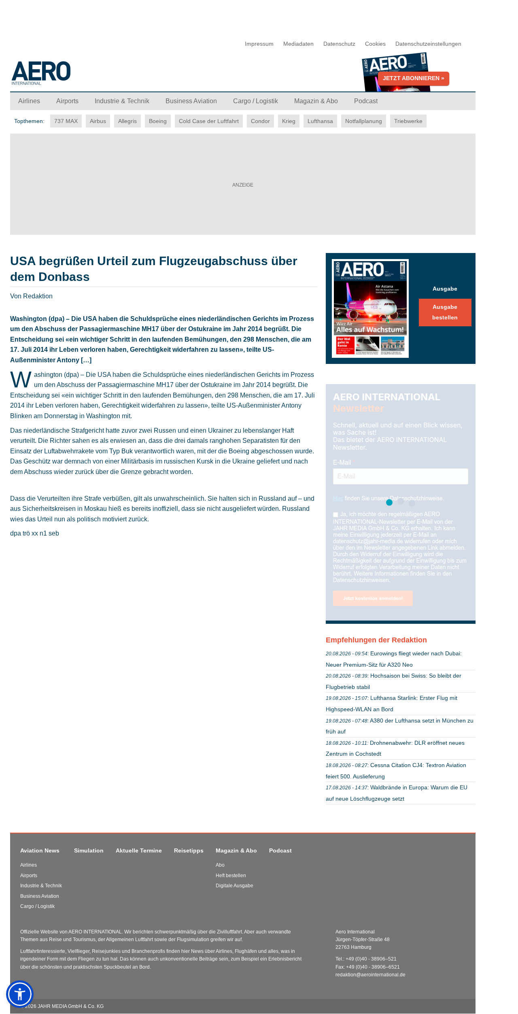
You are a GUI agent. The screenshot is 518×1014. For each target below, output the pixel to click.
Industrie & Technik (41, 886)
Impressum (259, 43)
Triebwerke (408, 121)
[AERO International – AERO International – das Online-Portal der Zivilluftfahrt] (91, 76)
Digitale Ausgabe (234, 886)
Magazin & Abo (236, 850)
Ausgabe (445, 288)
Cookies (375, 43)
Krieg (288, 121)
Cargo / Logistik (37, 906)
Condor (260, 121)
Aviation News (39, 850)
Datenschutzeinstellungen (428, 43)
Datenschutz (339, 43)
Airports (28, 875)
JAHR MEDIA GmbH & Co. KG (71, 1006)
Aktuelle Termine (139, 850)
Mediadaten (298, 43)
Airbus (98, 121)
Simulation (89, 850)
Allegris (127, 121)
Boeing (158, 121)
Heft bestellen (231, 875)
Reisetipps (189, 850)
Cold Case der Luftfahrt (209, 121)
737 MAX (66, 121)
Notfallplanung (363, 121)
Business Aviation (39, 896)
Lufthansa (320, 121)
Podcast (280, 850)
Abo (220, 865)
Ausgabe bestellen (445, 312)
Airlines (28, 865)
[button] (20, 994)
